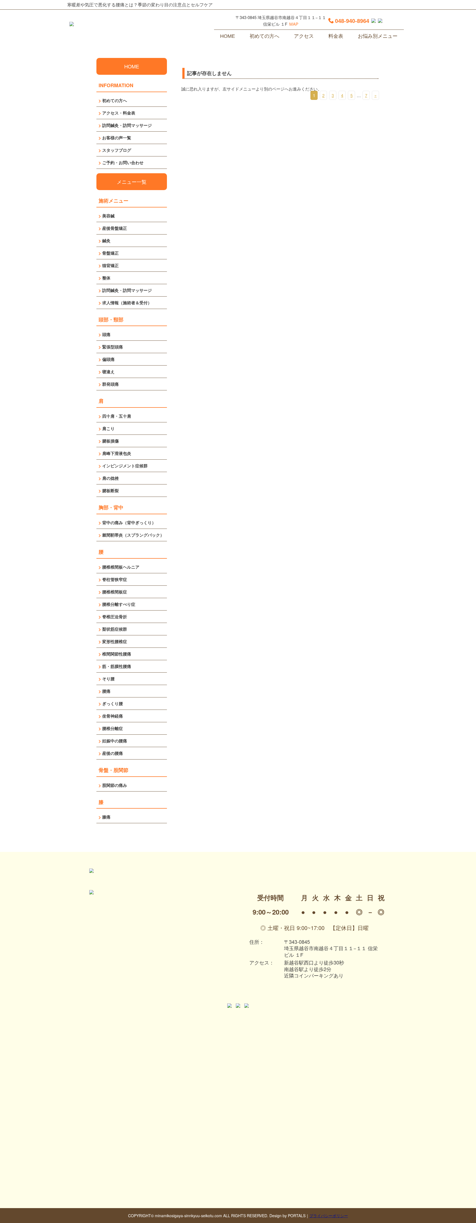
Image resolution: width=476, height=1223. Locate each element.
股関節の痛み (114, 785)
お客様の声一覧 (116, 138)
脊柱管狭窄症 (114, 579)
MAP (293, 24)
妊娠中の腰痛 (114, 741)
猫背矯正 (110, 265)
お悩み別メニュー (377, 36)
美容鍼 (108, 216)
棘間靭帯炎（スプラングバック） (133, 535)
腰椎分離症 (112, 728)
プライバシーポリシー (328, 1215)
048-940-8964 (352, 21)
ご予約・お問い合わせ (123, 162)
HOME (227, 36)
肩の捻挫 (110, 478)
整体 (106, 278)
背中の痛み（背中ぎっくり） (129, 522)
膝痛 (106, 817)
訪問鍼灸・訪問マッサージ (127, 125)
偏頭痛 (108, 359)
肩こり (108, 428)
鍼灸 (106, 241)
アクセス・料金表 (118, 113)
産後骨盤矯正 (114, 228)
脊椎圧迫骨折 (114, 617)
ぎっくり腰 (112, 703)
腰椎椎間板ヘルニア (120, 567)
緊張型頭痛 (112, 347)
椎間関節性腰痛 (116, 654)
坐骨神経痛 (112, 716)
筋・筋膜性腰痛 (116, 666)
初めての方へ (264, 36)
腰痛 (106, 691)
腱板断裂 (110, 490)
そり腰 (108, 679)
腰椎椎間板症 (114, 592)
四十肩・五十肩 (116, 416)
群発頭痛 (110, 384)
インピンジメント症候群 (125, 466)
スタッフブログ (116, 150)
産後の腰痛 (112, 753)
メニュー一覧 (132, 181)
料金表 (335, 36)
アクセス (304, 36)
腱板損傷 (110, 441)
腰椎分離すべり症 (118, 604)
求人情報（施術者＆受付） (127, 303)
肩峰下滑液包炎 (116, 453)
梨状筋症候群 (114, 629)
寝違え (108, 372)
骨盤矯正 (110, 253)
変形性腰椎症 (114, 641)
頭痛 (106, 334)
